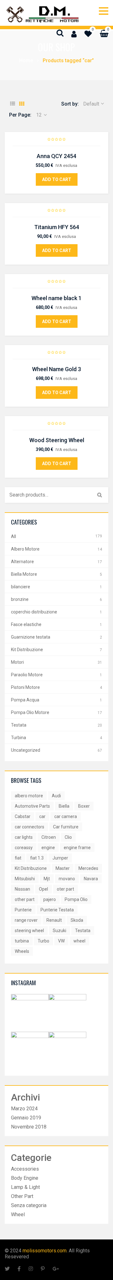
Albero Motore (25, 549)
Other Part (22, 1196)
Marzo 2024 (24, 1109)
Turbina (18, 737)
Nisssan (22, 889)
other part (25, 899)
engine (48, 847)
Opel (43, 889)
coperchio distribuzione (34, 611)
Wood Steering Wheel (56, 440)
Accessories (25, 1169)
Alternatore (22, 561)
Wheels (22, 951)
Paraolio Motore (27, 674)
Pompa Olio (76, 899)
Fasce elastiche (26, 624)
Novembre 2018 (28, 1127)
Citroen (48, 837)
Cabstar (22, 816)
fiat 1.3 (37, 857)
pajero (49, 899)
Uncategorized (25, 750)
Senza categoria (28, 1205)
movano (67, 878)
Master (63, 868)
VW (61, 940)
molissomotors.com (45, 1251)
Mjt (47, 878)
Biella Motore (24, 574)
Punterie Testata (57, 909)
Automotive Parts (32, 806)
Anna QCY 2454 (56, 156)
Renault (54, 920)
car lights (24, 837)
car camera (65, 816)
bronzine (20, 599)
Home (26, 60)
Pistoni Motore (25, 687)
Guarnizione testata (30, 637)
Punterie (23, 909)
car (42, 816)
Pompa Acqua (25, 699)
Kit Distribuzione (27, 649)
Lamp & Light (25, 1187)
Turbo (43, 940)
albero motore (29, 795)
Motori (17, 662)
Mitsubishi (25, 878)
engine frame (77, 847)
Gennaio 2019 (26, 1118)
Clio (68, 837)
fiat (18, 857)
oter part (65, 889)
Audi (56, 795)
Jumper (60, 857)
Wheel (18, 1214)
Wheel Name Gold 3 (56, 369)
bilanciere (20, 586)
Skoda (77, 920)
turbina (22, 940)
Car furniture (65, 826)
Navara (91, 878)
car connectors (29, 826)
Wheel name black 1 (56, 298)
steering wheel (29, 930)
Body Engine (24, 1178)
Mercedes (88, 868)
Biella (64, 806)
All (13, 536)
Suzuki (59, 930)
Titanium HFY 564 (56, 227)
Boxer (84, 806)
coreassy (24, 847)
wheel (79, 940)
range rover (26, 920)
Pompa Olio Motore (30, 712)
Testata (18, 725)
